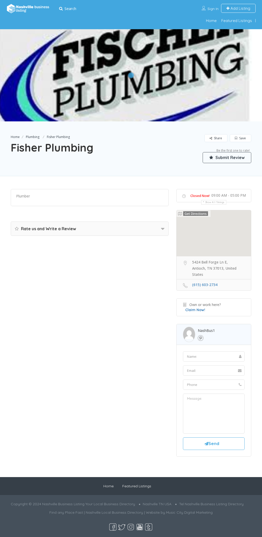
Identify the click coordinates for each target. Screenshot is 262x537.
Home (211, 20)
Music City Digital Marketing (189, 512)
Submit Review (229, 157)
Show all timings (215, 202)
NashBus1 (206, 330)
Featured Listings (236, 20)
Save (242, 138)
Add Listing (240, 8)
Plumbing (32, 137)
